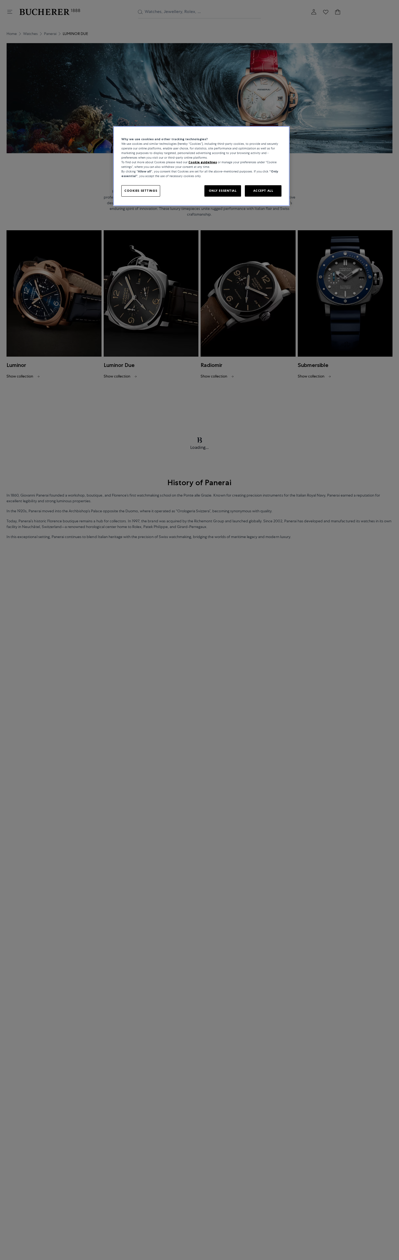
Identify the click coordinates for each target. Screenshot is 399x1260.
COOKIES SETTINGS (140, 191)
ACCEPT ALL (263, 191)
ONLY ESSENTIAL (223, 191)
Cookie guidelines (202, 162)
